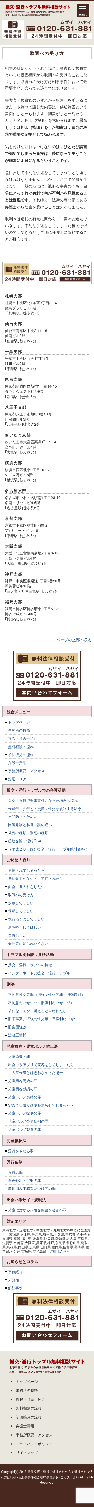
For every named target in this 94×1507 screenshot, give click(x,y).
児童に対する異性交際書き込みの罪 (37, 1210)
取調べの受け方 (21, 894)
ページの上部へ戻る (74, 639)
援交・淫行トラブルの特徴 (30, 964)
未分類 (13, 1279)
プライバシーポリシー (34, 1443)
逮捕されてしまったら (26, 870)
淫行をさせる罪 (21, 1150)
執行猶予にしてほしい (26, 918)
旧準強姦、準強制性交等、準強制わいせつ (43, 1018)
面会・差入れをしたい (26, 886)
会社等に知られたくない (28, 943)
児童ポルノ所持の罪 (24, 1096)
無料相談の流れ (21, 746)
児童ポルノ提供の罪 (24, 1113)
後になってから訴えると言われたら (37, 1010)
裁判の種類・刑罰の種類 (28, 832)
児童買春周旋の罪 (22, 1080)
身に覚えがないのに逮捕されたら (35, 878)
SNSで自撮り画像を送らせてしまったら (41, 1105)
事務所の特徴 (19, 730)
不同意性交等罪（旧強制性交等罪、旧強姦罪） (46, 994)
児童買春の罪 (19, 1056)
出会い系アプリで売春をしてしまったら (41, 1064)
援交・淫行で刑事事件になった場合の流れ (43, 800)
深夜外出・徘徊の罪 (24, 1180)
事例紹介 (15, 1271)
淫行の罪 (15, 1172)
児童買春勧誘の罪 (22, 1088)
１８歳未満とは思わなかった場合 (35, 1072)
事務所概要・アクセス (26, 770)
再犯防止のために (22, 816)
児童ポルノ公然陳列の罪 (28, 1121)
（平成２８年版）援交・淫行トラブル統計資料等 (48, 849)
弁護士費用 (17, 762)
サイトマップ (27, 1452)
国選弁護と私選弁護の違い (30, 824)
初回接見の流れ (21, 754)
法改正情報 (17, 1034)
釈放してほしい (21, 902)
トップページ (19, 722)
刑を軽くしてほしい (24, 927)
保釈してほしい (21, 910)
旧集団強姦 (17, 1026)
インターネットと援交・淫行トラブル (39, 972)
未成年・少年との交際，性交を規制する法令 (44, 808)
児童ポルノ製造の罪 (24, 1129)
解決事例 (15, 1287)
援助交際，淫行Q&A (24, 840)
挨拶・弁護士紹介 (22, 738)
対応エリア (17, 778)
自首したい (17, 935)
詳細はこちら (60, 1251)
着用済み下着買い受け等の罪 (32, 1188)
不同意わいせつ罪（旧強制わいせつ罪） (41, 1002)
